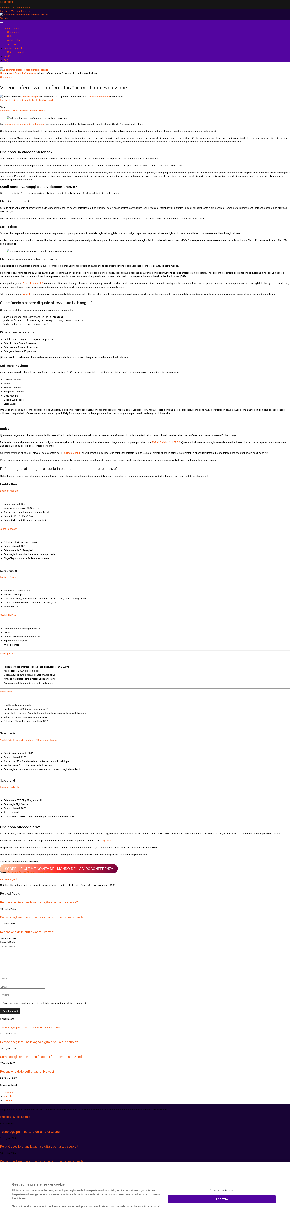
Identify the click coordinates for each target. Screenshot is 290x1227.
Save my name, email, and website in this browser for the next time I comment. (45, 1003)
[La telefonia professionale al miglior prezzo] (24, 14)
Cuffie (10, 36)
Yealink (26, 294)
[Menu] (1, 22)
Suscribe (4, 18)
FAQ (6, 60)
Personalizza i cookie (222, 1190)
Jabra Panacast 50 (32, 283)
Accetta (222, 1199)
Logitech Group (8, 577)
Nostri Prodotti (11, 28)
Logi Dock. (106, 840)
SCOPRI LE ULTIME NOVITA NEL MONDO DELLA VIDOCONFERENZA (59, 869)
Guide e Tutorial (15, 52)
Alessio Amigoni (30, 96)
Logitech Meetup (72, 452)
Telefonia (12, 44)
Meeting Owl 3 (7, 653)
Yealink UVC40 (8, 615)
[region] (145, 1194)
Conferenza (13, 32)
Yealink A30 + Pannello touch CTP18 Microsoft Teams (28, 740)
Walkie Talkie (14, 40)
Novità (7, 56)
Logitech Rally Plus (10, 787)
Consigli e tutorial (13, 48)
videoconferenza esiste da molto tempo (24, 124)
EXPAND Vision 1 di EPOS (166, 442)
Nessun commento (100, 96)
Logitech (5, 490)
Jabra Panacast (8, 528)
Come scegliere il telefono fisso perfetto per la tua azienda (41, 917)
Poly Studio (6, 691)
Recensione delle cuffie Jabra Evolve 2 (27, 932)
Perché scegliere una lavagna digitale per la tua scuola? (39, 902)
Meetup (14, 490)
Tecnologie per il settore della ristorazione (30, 1027)
